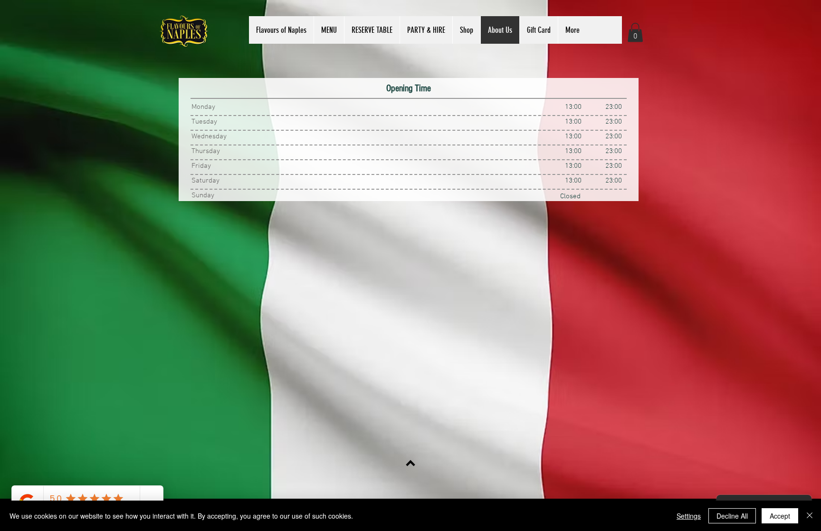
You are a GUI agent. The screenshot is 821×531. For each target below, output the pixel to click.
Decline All (732, 516)
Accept (780, 516)
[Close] (809, 515)
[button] (329, 30)
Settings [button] (689, 516)
